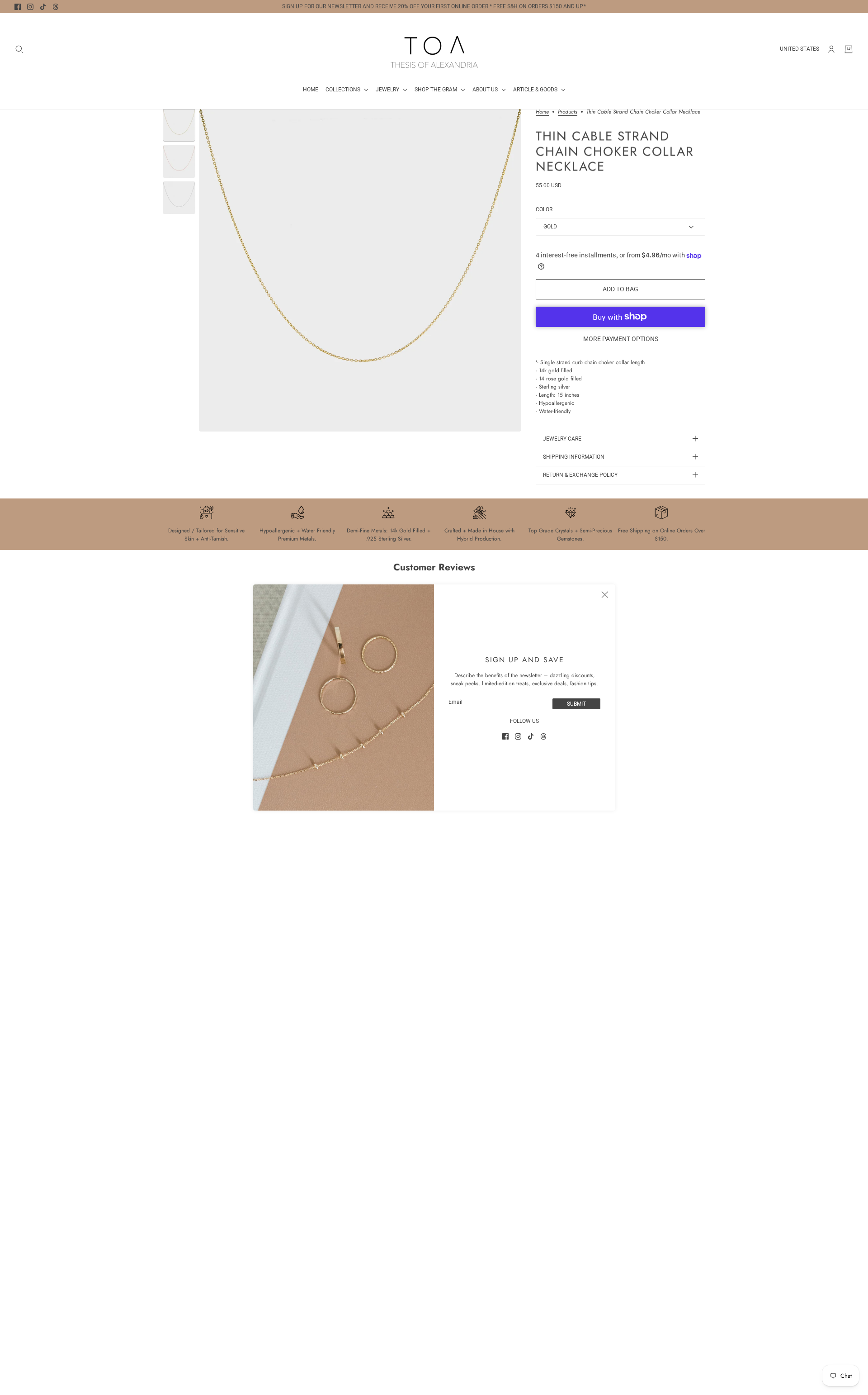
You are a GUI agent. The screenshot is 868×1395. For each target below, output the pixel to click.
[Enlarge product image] (360, 270)
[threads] (56, 7)
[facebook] (18, 7)
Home (542, 112)
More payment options (620, 338)
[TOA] (434, 49)
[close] (604, 594)
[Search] (19, 49)
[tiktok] (43, 7)
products (567, 112)
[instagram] (30, 7)
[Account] (831, 49)
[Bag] (849, 49)
